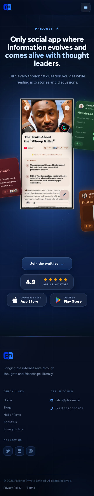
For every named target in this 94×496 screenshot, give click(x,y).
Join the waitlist (47, 263)
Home (7, 400)
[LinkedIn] (19, 451)
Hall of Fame (12, 415)
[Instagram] (30, 451)
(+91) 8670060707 (69, 408)
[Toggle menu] (86, 7)
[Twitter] (8, 451)
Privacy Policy (13, 429)
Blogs (7, 407)
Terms (31, 487)
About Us (10, 422)
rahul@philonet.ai (68, 400)
